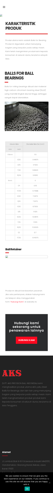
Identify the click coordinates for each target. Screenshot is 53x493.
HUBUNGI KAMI (26, 340)
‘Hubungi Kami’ (17, 301)
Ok (27, 489)
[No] (49, 482)
